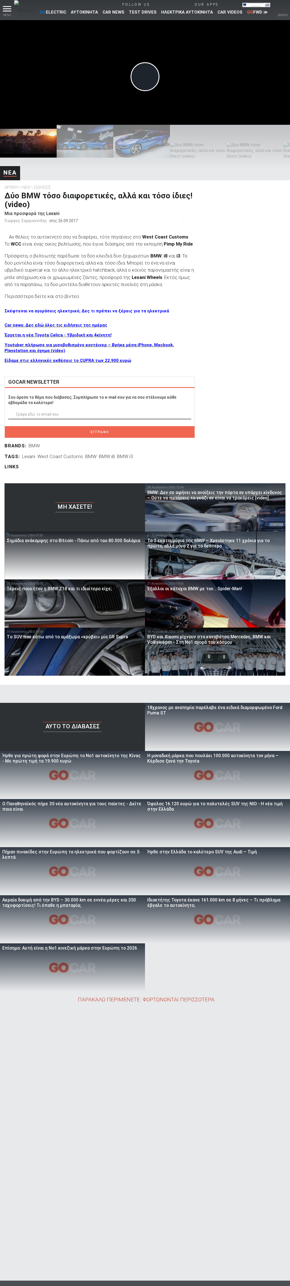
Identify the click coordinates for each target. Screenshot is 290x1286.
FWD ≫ (257, 12)
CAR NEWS (113, 12)
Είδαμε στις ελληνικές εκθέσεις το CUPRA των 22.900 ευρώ (68, 360)
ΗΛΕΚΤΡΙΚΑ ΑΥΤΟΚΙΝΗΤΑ (187, 12)
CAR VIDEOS (230, 12)
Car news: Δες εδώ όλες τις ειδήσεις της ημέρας (56, 325)
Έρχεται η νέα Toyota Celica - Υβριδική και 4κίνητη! (58, 335)
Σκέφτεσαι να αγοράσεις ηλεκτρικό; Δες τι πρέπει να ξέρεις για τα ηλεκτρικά (87, 311)
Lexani (28, 456)
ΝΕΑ (10, 172)
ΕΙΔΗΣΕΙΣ (42, 187)
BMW (34, 445)
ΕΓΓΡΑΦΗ (100, 432)
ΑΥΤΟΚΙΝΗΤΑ (84, 12)
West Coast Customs (60, 456)
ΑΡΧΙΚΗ (11, 187)
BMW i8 (107, 456)
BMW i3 (125, 456)
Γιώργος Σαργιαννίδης (26, 220)
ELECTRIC (53, 12)
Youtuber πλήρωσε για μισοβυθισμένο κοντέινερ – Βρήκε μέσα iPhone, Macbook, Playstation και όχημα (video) (89, 347)
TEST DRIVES (143, 12)
